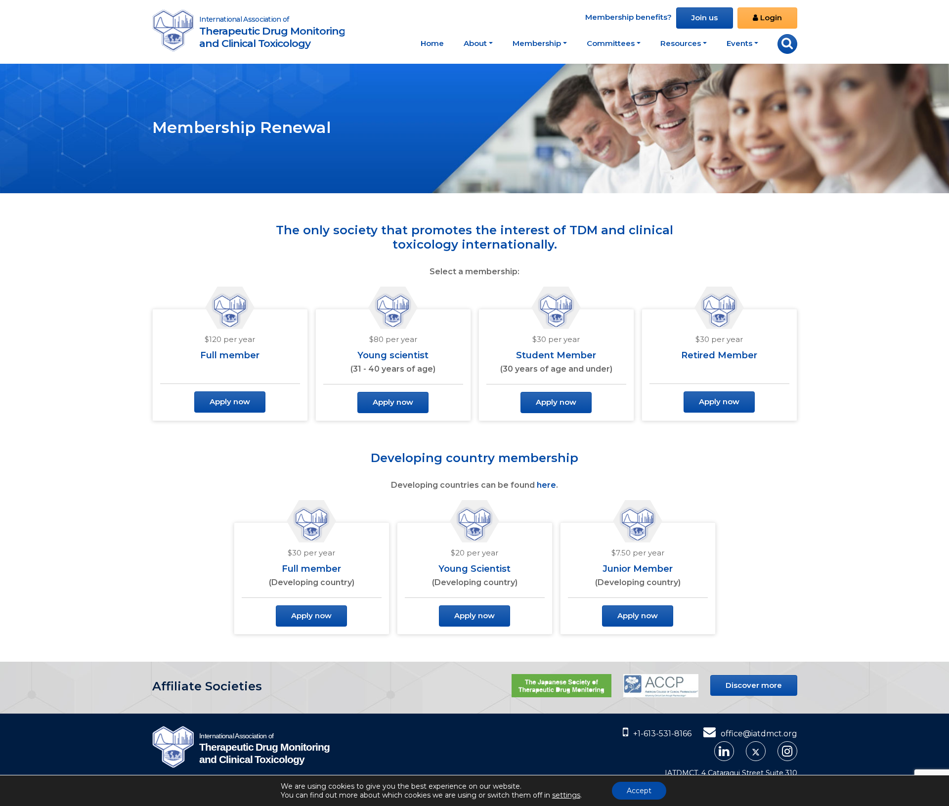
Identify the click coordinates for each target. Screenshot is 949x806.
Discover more (754, 685)
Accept (639, 790)
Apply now (230, 401)
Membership (537, 43)
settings (566, 795)
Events (739, 43)
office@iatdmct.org (759, 733)
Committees (611, 43)
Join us (704, 17)
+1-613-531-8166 (662, 733)
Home (432, 43)
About (475, 43)
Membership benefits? (628, 17)
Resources (680, 43)
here (546, 485)
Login (770, 17)
